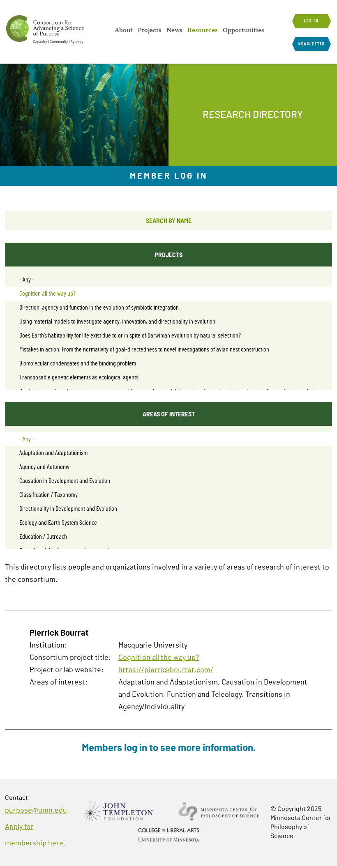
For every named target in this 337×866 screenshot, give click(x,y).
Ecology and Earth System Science (58, 522)
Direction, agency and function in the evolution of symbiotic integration (99, 307)
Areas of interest (169, 414)
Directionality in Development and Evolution (68, 508)
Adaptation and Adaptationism (53, 453)
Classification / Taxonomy (48, 495)
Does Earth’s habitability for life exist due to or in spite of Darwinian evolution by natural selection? (130, 335)
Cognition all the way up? (47, 293)
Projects (150, 30)
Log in (311, 21)
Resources (202, 30)
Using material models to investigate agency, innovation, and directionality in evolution (117, 321)
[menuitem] (123, 30)
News (174, 30)
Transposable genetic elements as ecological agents (78, 377)
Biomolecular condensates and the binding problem (77, 363)
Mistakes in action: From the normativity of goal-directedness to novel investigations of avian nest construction (144, 349)
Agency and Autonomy (44, 467)
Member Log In (169, 176)
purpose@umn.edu (36, 810)
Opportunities (243, 30)
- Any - (26, 279)
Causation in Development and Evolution (64, 481)
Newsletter (311, 44)
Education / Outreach (43, 536)
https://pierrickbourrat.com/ (165, 670)
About (124, 30)
